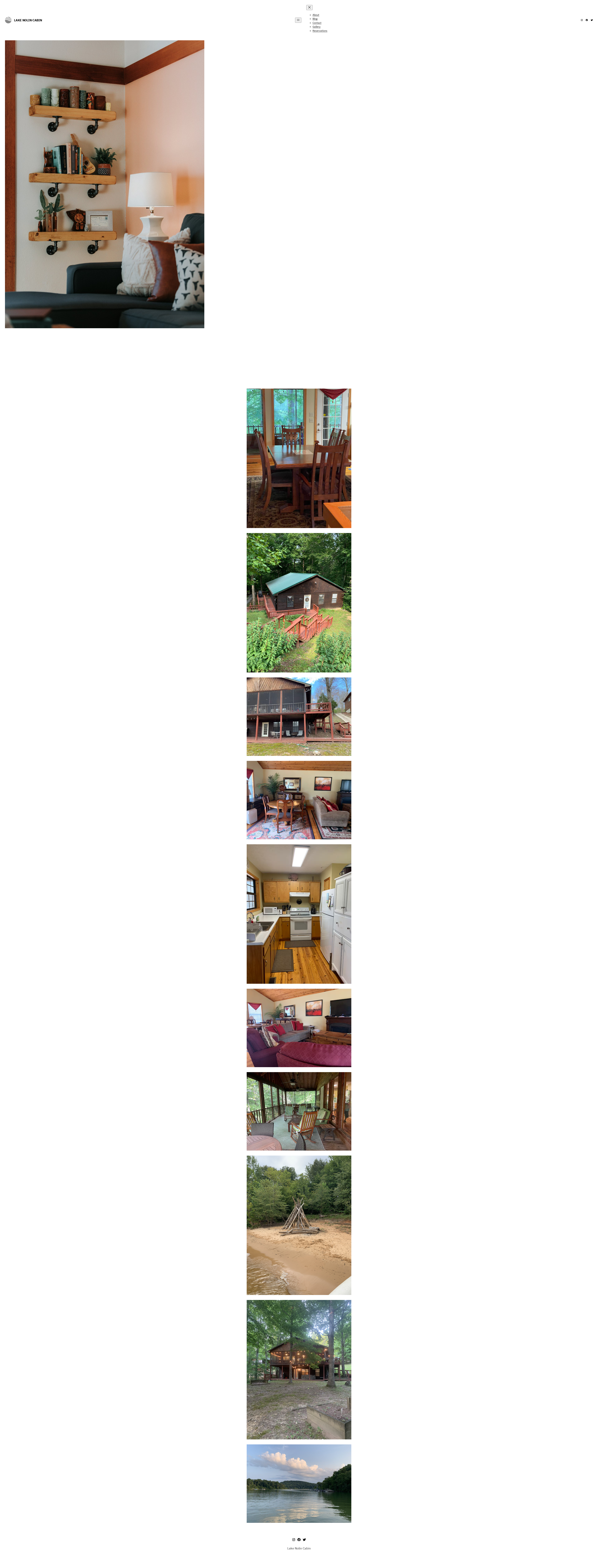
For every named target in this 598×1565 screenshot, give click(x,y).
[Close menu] (309, 7)
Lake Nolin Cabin (28, 20)
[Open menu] (298, 20)
